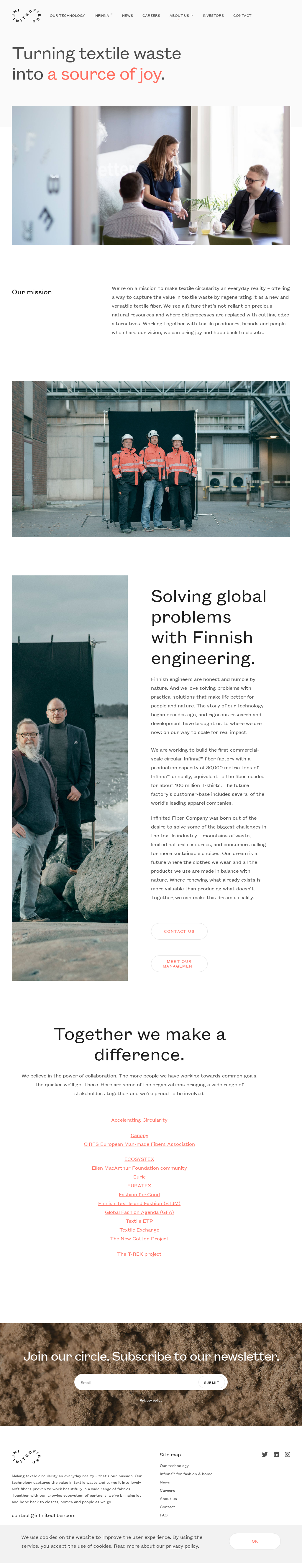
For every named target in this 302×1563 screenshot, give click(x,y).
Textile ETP (139, 1220)
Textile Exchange (139, 1229)
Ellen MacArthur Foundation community (139, 1167)
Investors (213, 15)
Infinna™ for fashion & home (186, 1473)
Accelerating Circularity (139, 1119)
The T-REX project (139, 1253)
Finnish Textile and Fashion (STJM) (139, 1203)
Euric (139, 1176)
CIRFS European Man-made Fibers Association (139, 1144)
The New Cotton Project (139, 1238)
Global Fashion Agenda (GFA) (139, 1212)
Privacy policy (151, 1400)
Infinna (103, 14)
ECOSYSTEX (139, 1159)
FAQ (164, 1515)
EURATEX (139, 1185)
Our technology (67, 15)
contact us (179, 931)
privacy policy (182, 1545)
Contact (242, 15)
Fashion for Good (139, 1194)
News (127, 15)
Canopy (139, 1135)
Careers (151, 15)
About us (179, 15)
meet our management (179, 963)
